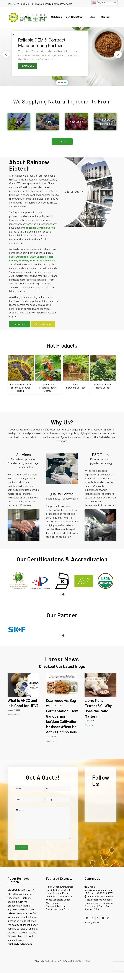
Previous (12, 371)
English (100, 2)
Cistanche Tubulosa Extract (60, 896)
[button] (6, 54)
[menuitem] (14, 17)
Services (23, 454)
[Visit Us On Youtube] (102, 919)
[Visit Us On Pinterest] (97, 919)
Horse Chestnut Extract (58, 893)
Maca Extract (52, 902)
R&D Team (100, 454)
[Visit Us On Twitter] (87, 919)
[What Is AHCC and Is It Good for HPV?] (23, 685)
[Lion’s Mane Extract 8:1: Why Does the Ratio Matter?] (100, 685)
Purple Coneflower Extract (59, 886)
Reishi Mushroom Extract (59, 909)
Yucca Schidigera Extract (58, 899)
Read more (12, 714)
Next (111, 371)
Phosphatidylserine (55, 906)
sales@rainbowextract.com (56, 3)
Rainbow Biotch (51, 961)
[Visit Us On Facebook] (92, 919)
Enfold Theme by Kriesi (81, 961)
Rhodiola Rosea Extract (58, 889)
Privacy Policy (92, 922)
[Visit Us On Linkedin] (108, 919)
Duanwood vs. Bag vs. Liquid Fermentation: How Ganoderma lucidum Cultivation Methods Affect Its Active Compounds (62, 716)
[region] (62, 54)
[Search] (14, 34)
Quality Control (62, 494)
